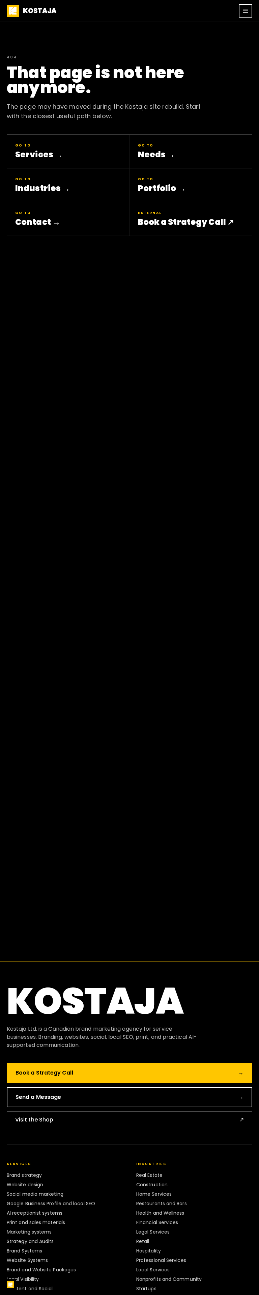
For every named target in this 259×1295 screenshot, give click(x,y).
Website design (25, 1184)
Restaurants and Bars (161, 1203)
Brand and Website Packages (41, 1269)
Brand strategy (24, 1175)
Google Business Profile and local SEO (51, 1203)
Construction (152, 1184)
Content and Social (30, 1288)
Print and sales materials (36, 1222)
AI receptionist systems (34, 1213)
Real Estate (149, 1175)
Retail (142, 1241)
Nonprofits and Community (169, 1279)
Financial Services (157, 1222)
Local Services (153, 1269)
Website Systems (27, 1260)
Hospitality (148, 1250)
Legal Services (153, 1231)
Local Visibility (23, 1279)
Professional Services (161, 1260)
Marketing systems (29, 1231)
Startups (146, 1288)
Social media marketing (35, 1194)
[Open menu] (245, 11)
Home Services (154, 1194)
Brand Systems (24, 1250)
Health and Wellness (160, 1213)
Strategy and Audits (30, 1241)
